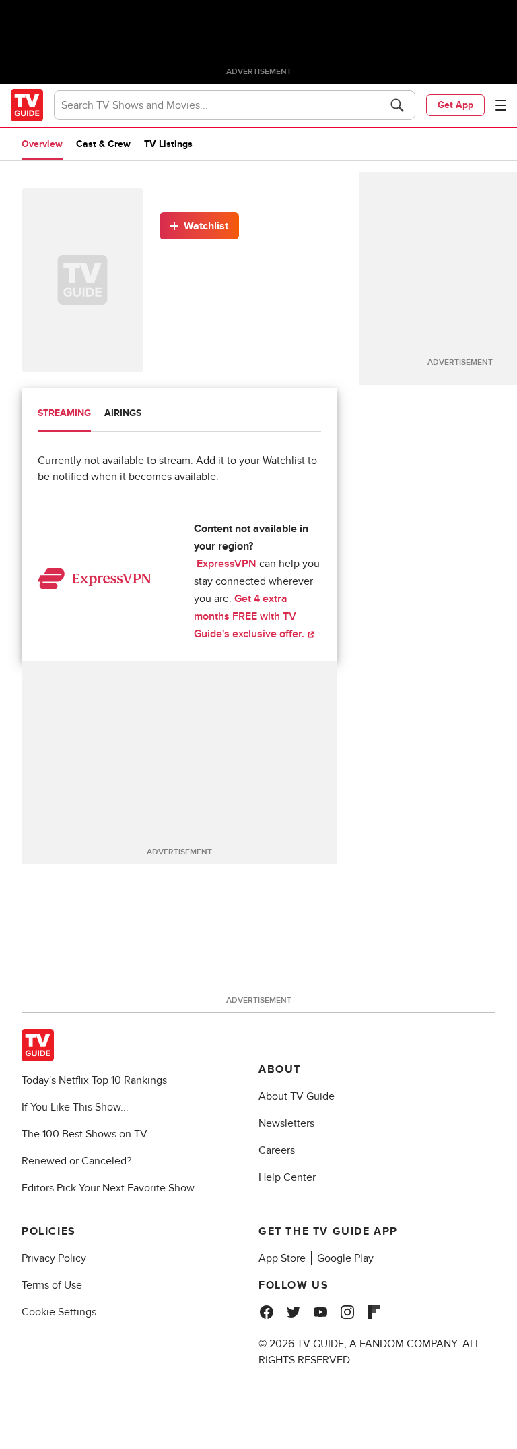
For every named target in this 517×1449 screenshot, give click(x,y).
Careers (276, 1150)
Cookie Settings (59, 1312)
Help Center (287, 1177)
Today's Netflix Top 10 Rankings (94, 1080)
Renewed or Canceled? (76, 1161)
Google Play (345, 1258)
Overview (42, 144)
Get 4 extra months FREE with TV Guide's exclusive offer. (250, 616)
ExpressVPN (226, 563)
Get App (455, 105)
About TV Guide (296, 1096)
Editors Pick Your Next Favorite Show (108, 1188)
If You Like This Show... (75, 1107)
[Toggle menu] (500, 105)
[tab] (64, 414)
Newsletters (286, 1123)
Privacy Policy (54, 1258)
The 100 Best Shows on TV (84, 1134)
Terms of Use (52, 1285)
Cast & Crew (103, 144)
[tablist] (179, 415)
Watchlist (206, 226)
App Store (282, 1258)
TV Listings (168, 144)
